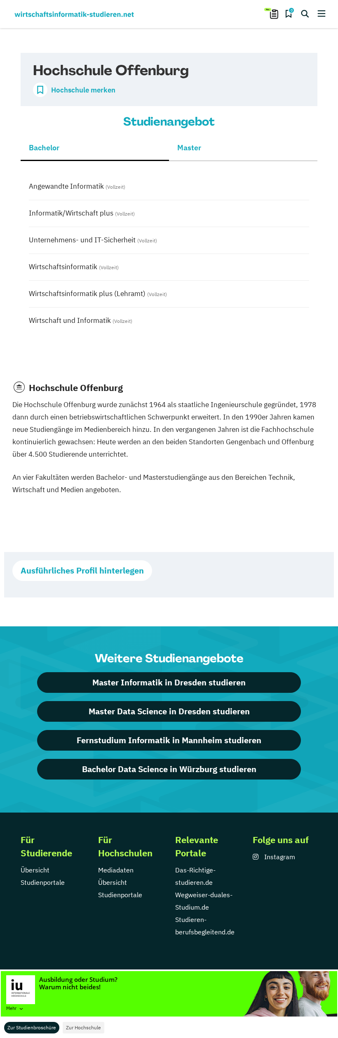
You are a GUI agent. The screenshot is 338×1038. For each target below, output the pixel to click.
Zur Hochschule (83, 1027)
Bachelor (44, 147)
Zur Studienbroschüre (31, 1027)
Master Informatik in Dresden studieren (169, 682)
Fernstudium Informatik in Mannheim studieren (169, 740)
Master (189, 147)
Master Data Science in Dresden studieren (169, 711)
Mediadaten (116, 870)
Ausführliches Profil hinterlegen (82, 570)
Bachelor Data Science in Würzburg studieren (169, 769)
